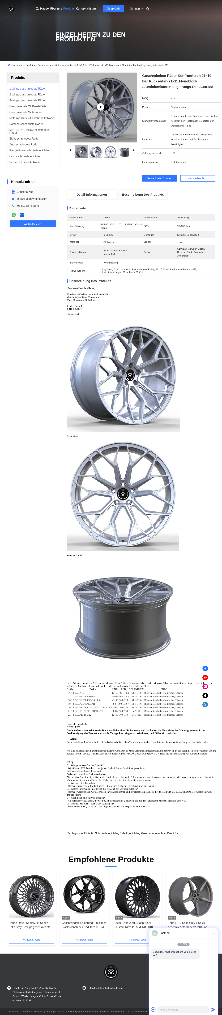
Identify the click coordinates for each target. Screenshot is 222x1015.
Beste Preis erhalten (159, 178)
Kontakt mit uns (86, 8)
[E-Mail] (22, 215)
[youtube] (205, 677)
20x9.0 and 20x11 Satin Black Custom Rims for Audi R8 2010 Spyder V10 (134, 925)
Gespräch (113, 8)
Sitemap (13, 1011)
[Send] (213, 1009)
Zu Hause (42, 8)
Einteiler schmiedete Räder (101, 833)
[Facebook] (205, 668)
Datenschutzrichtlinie (32, 1011)
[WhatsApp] (14, 215)
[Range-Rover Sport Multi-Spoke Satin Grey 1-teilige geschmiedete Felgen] (31, 896)
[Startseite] (11, 8)
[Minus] (213, 933)
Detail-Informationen (91, 194)
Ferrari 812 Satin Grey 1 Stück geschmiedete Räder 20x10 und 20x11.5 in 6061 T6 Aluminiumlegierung (187, 925)
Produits (69, 8)
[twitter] (205, 705)
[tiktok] (205, 696)
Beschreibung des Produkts (143, 194)
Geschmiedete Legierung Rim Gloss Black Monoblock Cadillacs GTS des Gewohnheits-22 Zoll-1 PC (84, 925)
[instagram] (205, 686)
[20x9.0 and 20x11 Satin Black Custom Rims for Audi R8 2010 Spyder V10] (137, 896)
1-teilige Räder (129, 833)
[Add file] (153, 1009)
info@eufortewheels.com (32, 198)
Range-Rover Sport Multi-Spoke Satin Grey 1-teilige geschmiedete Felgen (29, 925)
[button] (13, 904)
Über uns (56, 8)
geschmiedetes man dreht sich (160, 833)
